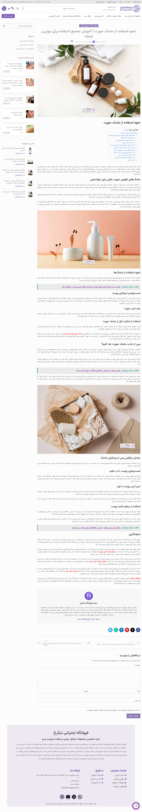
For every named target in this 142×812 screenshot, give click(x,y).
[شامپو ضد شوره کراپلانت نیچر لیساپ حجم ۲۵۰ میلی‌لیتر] (30, 194)
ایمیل (85, 691)
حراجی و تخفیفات (8, 16)
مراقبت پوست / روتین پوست (88, 26)
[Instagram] (62, 797)
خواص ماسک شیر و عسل (98, 561)
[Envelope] (68, 797)
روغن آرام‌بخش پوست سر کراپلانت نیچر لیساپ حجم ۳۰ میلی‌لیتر (14, 182)
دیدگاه (137, 665)
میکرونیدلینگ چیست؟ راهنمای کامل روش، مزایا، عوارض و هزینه (14, 66)
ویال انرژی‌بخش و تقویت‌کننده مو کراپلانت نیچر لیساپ (14, 160)
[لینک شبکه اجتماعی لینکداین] (121, 630)
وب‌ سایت (137, 700)
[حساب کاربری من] (17, 8)
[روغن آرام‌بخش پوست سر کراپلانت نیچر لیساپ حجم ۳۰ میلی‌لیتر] (30, 183)
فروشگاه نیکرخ (87, 42)
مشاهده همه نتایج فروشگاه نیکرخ (89, 619)
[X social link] (132, 630)
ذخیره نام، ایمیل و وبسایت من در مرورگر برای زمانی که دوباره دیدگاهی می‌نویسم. (112, 710)
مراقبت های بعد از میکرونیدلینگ (16, 113)
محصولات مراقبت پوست (26, 45)
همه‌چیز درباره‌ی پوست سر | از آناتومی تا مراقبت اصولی (13, 98)
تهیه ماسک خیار (71, 571)
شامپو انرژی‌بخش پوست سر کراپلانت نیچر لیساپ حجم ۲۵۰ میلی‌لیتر (13, 171)
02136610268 (111, 7)
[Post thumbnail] (29, 67)
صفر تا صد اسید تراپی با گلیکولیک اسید (14, 128)
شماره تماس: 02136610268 (42, 2)
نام (138, 691)
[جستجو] (23, 8)
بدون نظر (6, 71)
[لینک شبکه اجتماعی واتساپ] (116, 630)
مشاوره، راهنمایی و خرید (109, 10)
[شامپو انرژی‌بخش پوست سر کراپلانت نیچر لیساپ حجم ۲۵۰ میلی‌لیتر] (30, 172)
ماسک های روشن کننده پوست (72, 334)
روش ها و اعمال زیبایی (27, 41)
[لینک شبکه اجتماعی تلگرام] (110, 630)
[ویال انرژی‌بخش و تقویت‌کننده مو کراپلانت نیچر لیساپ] (30, 161)
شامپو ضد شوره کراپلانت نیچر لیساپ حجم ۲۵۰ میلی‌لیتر (13, 193)
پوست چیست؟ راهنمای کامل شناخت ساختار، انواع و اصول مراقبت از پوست (12, 83)
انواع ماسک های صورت (107, 552)
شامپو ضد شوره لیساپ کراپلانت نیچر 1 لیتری (13, 149)
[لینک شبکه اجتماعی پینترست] (127, 630)
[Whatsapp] (80, 797)
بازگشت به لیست (89, 643)
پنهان (126, 130)
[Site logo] (130, 8)
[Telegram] (74, 797)
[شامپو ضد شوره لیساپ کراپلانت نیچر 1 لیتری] (30, 151)
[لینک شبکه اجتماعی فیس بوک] (138, 630)
